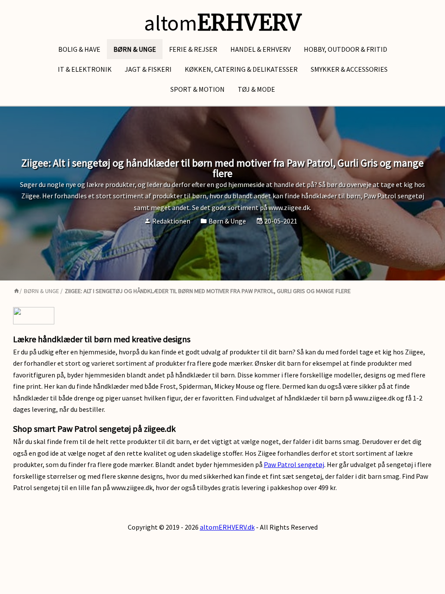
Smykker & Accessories (349, 69)
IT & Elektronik (85, 69)
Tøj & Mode (256, 89)
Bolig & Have (79, 49)
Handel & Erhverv (260, 49)
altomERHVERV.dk (227, 527)
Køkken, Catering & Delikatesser (241, 69)
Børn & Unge (134, 49)
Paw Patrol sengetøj (294, 464)
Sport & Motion (197, 89)
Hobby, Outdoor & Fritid (345, 49)
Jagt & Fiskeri (148, 69)
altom (222, 23)
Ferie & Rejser (193, 49)
